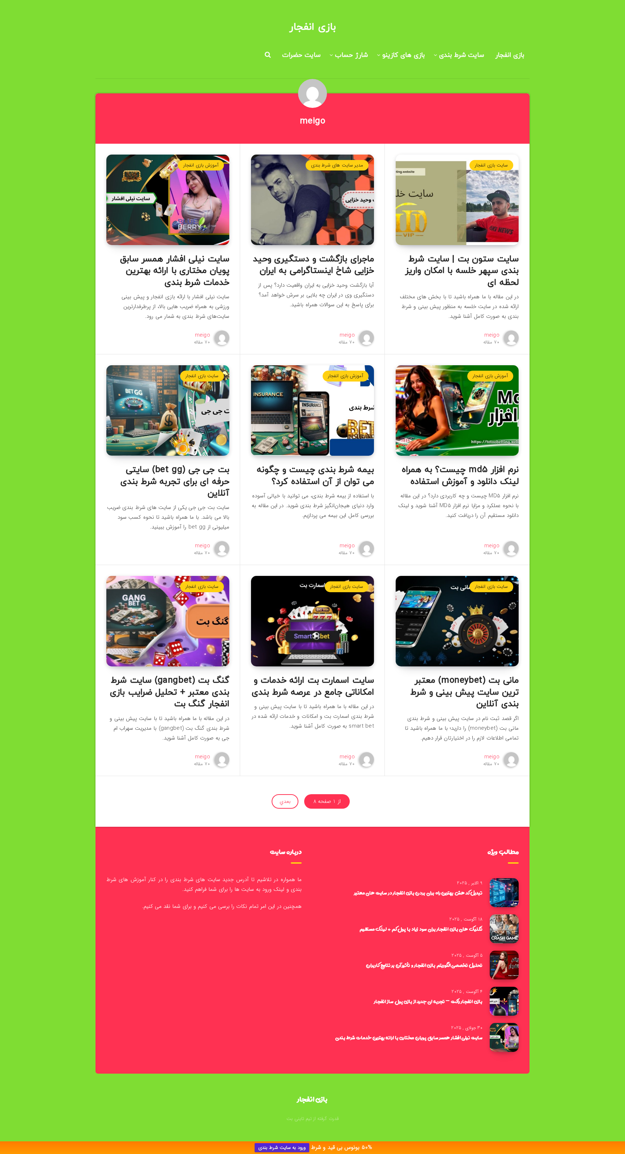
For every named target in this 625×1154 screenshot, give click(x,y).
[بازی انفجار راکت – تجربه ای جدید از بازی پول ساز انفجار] (504, 1001)
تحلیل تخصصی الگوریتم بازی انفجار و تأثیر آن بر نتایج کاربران (424, 965)
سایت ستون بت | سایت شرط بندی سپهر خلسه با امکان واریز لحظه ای (462, 271)
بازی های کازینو (403, 55)
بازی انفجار (312, 27)
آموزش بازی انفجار (200, 165)
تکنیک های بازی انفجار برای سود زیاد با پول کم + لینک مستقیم (421, 929)
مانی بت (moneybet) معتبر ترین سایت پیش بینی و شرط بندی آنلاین (465, 692)
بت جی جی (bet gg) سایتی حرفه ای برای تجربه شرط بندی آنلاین (174, 482)
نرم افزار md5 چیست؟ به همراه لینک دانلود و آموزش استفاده (460, 476)
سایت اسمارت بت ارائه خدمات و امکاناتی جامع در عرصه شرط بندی (313, 686)
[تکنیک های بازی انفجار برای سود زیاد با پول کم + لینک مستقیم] (504, 928)
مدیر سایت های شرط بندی (337, 165)
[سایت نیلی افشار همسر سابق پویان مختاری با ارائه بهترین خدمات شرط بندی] (504, 1037)
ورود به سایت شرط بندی (281, 1147)
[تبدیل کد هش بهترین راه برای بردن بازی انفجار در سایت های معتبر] (504, 892)
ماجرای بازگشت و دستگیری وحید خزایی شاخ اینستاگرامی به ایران (313, 265)
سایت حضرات (301, 55)
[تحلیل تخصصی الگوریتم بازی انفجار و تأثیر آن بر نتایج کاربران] (504, 965)
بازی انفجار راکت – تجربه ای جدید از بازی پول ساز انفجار (428, 1001)
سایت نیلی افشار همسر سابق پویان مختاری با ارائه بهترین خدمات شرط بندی (174, 271)
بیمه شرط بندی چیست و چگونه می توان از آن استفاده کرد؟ (315, 476)
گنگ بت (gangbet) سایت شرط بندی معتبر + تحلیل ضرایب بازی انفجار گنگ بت (169, 692)
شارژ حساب (351, 55)
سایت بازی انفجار (491, 165)
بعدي (285, 801)
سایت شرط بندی (461, 55)
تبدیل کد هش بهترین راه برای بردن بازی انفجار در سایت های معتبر (418, 893)
